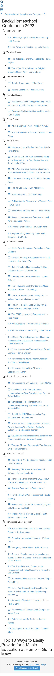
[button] (1, 2)
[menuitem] (1, 6)
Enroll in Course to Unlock (27, 668)
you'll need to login (38, 664)
